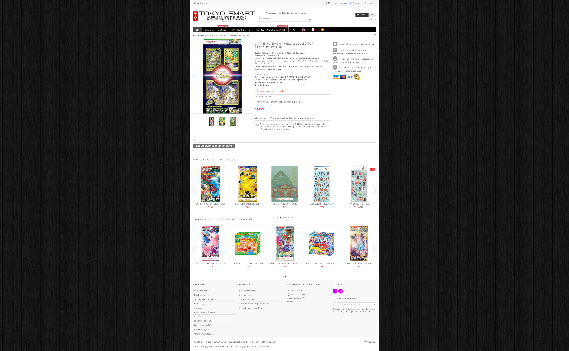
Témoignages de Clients (205, 299)
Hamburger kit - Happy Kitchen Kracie (359, 264)
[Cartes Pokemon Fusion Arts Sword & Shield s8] (322, 243)
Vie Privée (198, 316)
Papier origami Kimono (247, 204)
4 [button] (285, 217)
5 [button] (288, 217)
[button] (215, 29)
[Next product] (375, 35)
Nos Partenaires (201, 295)
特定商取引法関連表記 (204, 333)
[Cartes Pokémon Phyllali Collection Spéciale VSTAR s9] (211, 121)
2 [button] (280, 217)
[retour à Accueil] (193, 35)
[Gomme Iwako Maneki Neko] (359, 184)
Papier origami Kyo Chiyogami (284, 204)
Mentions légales (202, 329)
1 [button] (277, 217)
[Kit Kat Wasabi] (284, 243)
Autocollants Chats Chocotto (210, 204)
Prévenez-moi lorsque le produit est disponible (279, 102)
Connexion (371, 19)
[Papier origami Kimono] (247, 184)
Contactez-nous (201, 3)
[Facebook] (335, 291)
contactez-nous (354, 70)
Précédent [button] (194, 76)
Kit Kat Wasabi (285, 263)
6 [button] (291, 217)
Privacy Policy (245, 341)
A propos (198, 308)
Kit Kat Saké (247, 263)
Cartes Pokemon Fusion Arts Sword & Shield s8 (321, 264)
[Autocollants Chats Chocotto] (210, 184)
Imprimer (262, 118)
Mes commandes (248, 291)
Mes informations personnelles (255, 303)
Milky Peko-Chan (211, 263)
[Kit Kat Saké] (247, 243)
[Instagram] (340, 291)
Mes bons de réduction (251, 308)
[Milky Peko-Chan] (210, 243)
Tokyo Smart (209, 346)
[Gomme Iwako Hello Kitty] (322, 184)
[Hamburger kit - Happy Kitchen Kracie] (359, 243)
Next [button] (375, 190)
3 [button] (283, 217)
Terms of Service (263, 341)
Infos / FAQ (199, 303)
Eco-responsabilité (202, 325)
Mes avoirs (246, 295)
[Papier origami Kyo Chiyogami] (284, 184)
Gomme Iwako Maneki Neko (359, 204)
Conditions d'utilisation (204, 312)
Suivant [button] (250, 76)
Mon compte (245, 284)
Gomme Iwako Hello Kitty (321, 204)
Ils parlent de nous (202, 321)
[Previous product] (374, 35)
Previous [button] (194, 190)
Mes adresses (247, 299)
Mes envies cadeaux (337, 3)
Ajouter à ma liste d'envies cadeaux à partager (293, 118)
